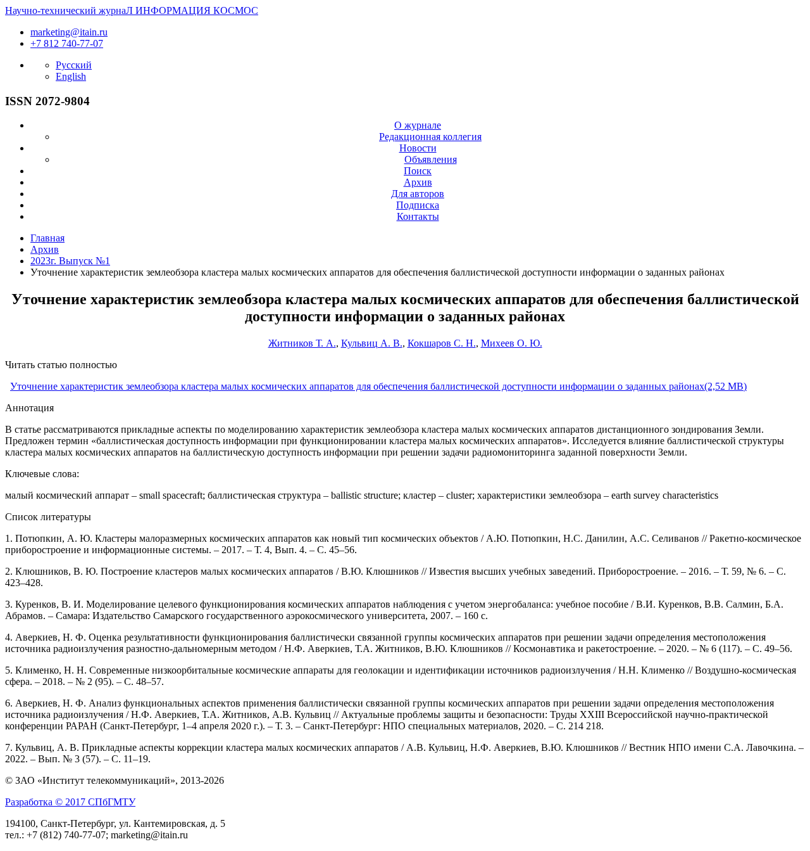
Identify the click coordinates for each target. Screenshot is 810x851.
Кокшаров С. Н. (442, 343)
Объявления (430, 159)
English (71, 76)
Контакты (418, 216)
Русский (74, 65)
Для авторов (417, 193)
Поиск (418, 170)
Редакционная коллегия (430, 136)
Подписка (417, 205)
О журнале (417, 125)
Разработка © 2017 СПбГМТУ (70, 802)
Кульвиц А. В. (371, 343)
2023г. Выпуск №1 (70, 260)
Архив (418, 182)
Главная (47, 238)
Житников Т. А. (302, 343)
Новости (418, 148)
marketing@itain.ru (69, 32)
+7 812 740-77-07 (66, 43)
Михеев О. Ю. (511, 343)
